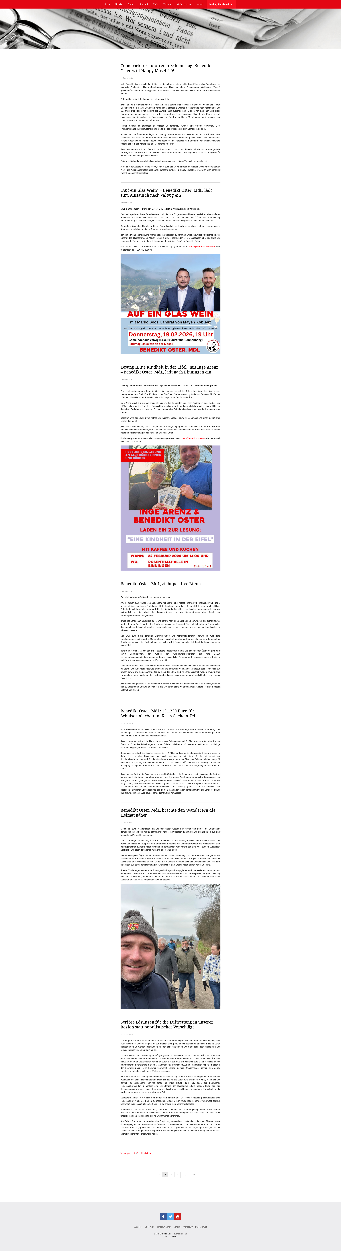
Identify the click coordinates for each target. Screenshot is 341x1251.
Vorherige (125, 1153)
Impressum (188, 1227)
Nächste (147, 1153)
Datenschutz (201, 1227)
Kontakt (200, 4)
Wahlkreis (167, 4)
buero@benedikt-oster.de (202, 246)
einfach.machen (184, 4)
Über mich (143, 4)
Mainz (156, 4)
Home (107, 4)
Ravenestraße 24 (180, 1234)
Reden (131, 4)
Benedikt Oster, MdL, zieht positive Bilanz (161, 583)
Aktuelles (119, 4)
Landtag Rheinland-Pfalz (221, 4)
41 (142, 1153)
